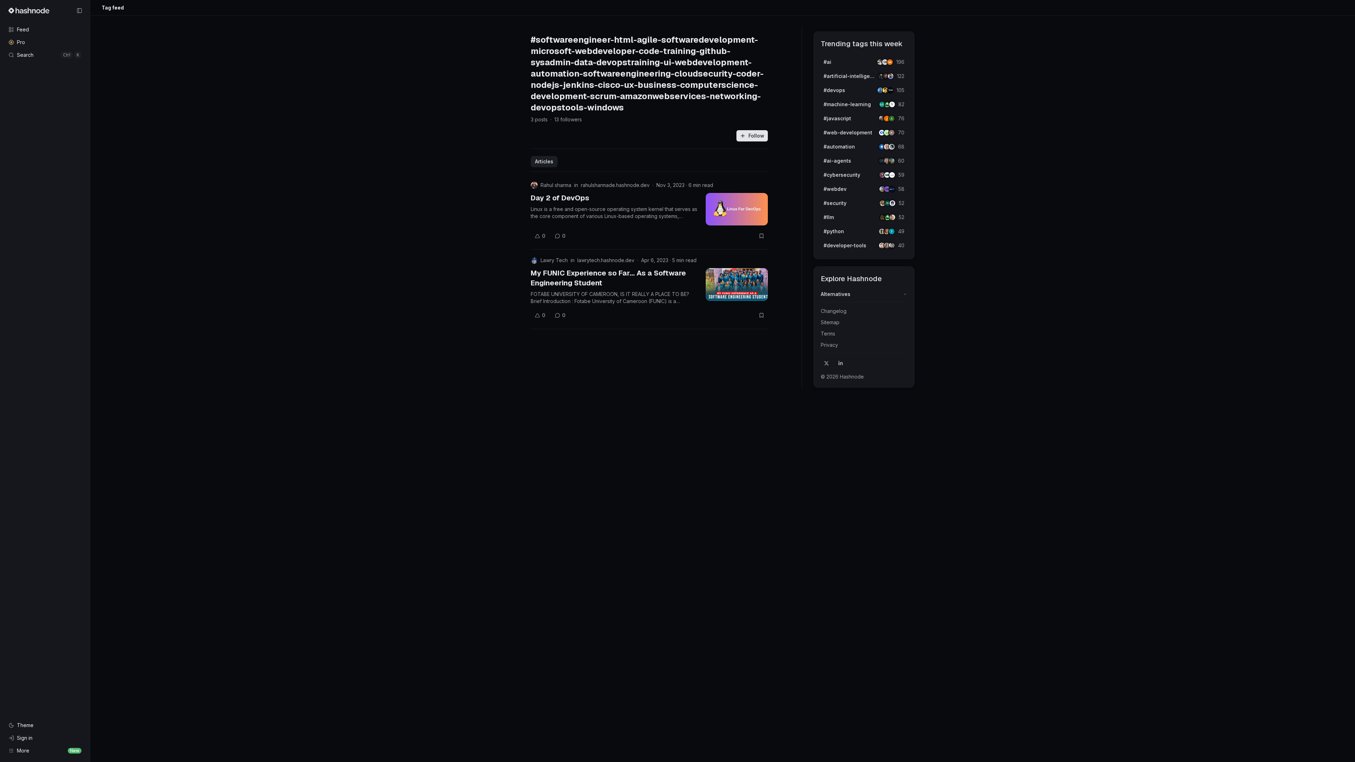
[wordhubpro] (891, 132)
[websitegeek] (892, 189)
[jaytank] (892, 203)
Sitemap (830, 322)
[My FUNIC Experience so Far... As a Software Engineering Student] (737, 284)
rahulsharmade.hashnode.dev (615, 185)
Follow (756, 136)
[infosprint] (892, 175)
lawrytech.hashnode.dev (605, 260)
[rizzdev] (891, 245)
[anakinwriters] (891, 146)
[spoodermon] (892, 217)
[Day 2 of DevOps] (737, 209)
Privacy (829, 345)
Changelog (834, 311)
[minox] (889, 62)
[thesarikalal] (892, 104)
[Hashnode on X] (826, 363)
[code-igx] (890, 76)
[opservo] (890, 90)
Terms (828, 334)
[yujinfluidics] (891, 231)
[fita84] (891, 160)
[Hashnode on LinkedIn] (840, 363)
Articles (544, 161)
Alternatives (835, 294)
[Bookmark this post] (761, 236)
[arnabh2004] (891, 118)
